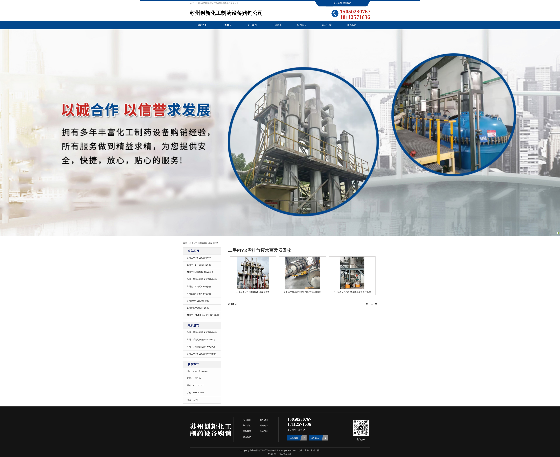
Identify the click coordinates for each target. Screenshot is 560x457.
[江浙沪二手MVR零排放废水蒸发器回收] (253, 273)
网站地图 (338, 3)
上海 (306, 450)
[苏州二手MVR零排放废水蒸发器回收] (302, 273)
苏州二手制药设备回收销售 (199, 258)
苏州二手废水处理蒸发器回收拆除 (202, 279)
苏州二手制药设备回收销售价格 (201, 340)
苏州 (300, 450)
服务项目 (227, 25)
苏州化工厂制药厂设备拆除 (199, 286)
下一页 (365, 304)
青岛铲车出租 (285, 454)
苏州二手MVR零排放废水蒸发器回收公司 (302, 292)
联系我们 (347, 3)
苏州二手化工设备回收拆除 (199, 265)
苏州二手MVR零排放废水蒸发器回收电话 (352, 292)
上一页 (374, 304)
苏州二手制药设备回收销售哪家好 (202, 354)
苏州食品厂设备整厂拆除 (198, 301)
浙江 (319, 450)
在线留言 (326, 25)
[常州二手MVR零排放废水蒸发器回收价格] (352, 273)
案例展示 (302, 25)
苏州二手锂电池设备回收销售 (200, 272)
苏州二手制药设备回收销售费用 (201, 347)
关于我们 (252, 25)
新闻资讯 (277, 25)
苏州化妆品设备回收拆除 (198, 308)
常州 (313, 450)
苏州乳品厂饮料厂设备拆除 (199, 294)
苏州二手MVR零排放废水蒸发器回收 (203, 315)
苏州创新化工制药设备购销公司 (226, 13)
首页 (185, 243)
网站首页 (202, 25)
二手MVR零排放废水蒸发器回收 (203, 243)
